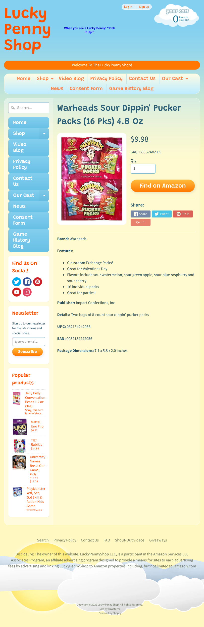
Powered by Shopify (110, 613)
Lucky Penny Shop (27, 30)
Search (43, 540)
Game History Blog (131, 88)
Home (23, 78)
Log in (128, 6)
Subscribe (27, 352)
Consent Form (86, 88)
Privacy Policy (106, 78)
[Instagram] (27, 292)
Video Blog (71, 78)
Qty (133, 160)
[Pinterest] (37, 281)
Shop (46, 80)
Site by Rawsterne (110, 609)
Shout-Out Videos (130, 540)
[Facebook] (27, 281)
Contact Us (142, 78)
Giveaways (158, 540)
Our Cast (175, 80)
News (57, 88)
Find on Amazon (163, 186)
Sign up (144, 6)
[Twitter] (16, 281)
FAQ (106, 540)
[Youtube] (16, 292)
